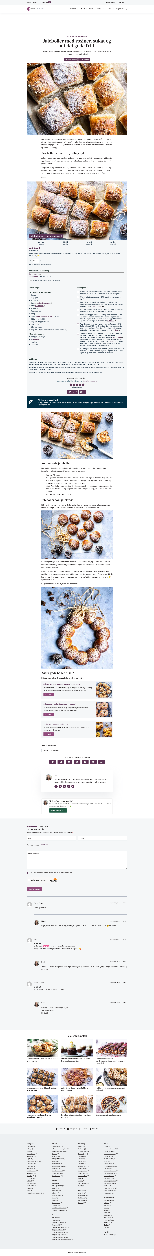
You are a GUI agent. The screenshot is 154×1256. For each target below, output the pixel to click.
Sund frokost (57, 1176)
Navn (30, 838)
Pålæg (55, 1193)
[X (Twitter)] (61, 762)
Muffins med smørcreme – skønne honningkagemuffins (75, 1059)
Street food (31, 1186)
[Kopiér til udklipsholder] (101, 762)
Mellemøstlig (109, 1220)
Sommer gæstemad (111, 1181)
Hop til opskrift (71, 59)
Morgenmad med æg (59, 1166)
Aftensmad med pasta (60, 1151)
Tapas (81, 1186)
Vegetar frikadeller (59, 1222)
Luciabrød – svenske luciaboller (55, 724)
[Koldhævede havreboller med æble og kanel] (111, 1077)
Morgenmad (57, 1163)
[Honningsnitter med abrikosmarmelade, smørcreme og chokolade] (111, 1048)
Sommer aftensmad (111, 1171)
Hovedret (56, 1190)
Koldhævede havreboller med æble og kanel (111, 1089)
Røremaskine (34, 274)
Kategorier (30, 1144)
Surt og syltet (57, 1203)
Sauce (55, 1200)
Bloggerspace (79, 1252)
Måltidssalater (32, 1171)
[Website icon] (60, 786)
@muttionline (96, 402)
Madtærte (31, 1168)
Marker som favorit (58, 810)
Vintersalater (109, 1193)
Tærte (30, 1190)
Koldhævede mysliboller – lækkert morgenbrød (76, 1116)
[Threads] (85, 762)
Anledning (109, 9)
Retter (91, 9)
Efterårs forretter (110, 1151)
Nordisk (107, 1225)
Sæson (99, 9)
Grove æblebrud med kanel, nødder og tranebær (42, 1089)
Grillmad (82, 1156)
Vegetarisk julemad (59, 1234)
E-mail (82, 838)
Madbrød (31, 1166)
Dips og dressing (58, 1186)
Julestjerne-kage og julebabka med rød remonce (76, 1089)
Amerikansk (109, 1200)
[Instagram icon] (64, 786)
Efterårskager (109, 1156)
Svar (124, 903)
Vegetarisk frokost (59, 1230)
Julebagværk (83, 1166)
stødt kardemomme (42, 303)
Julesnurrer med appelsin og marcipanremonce (61, 684)
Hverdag (82, 1163)
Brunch (55, 1154)
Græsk (107, 1210)
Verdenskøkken (109, 1198)
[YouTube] (126, 2)
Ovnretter (31, 1176)
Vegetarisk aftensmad (60, 1227)
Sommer (108, 1168)
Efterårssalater (110, 1158)
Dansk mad (108, 1205)
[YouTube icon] (72, 786)
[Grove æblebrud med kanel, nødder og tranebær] (42, 1077)
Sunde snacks (57, 1173)
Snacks (56, 1168)
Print (83, 392)
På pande (31, 1178)
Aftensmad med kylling (60, 1149)
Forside (29, 2)
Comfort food (32, 1154)
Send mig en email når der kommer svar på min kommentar (50, 873)
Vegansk (56, 1220)
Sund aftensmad (58, 1171)
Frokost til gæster (84, 1151)
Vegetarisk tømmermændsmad (63, 1239)
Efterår (107, 1146)
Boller (85, 36)
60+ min (82, 1203)
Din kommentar (34, 853)
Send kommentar (34, 889)
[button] (30, 248)
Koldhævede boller (34, 1161)
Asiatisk (107, 1203)
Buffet (81, 1146)
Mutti (35, 2)
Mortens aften (83, 1176)
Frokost (56, 1156)
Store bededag (83, 1183)
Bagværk (80, 36)
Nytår (81, 1178)
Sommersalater (110, 1183)
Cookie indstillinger (110, 1235)
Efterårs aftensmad (111, 1149)
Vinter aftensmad (110, 1188)
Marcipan (55, 750)
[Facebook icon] (56, 786)
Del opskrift (85, 59)
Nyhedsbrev (45, 2)
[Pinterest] (123, 2)
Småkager (31, 1183)
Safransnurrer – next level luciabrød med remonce (42, 1059)
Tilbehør (56, 1205)
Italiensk (108, 1215)
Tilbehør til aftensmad (60, 1208)
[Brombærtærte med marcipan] (111, 1104)
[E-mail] (93, 762)
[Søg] (126, 9)
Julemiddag (83, 1168)
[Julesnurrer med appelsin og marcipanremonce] (42, 1104)
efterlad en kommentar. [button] (90, 381)
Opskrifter (73, 9)
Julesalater (83, 1173)
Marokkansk (108, 1217)
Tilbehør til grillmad (59, 1210)
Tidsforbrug (82, 1190)
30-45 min (82, 1198)
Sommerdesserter (110, 1173)
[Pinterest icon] (68, 786)
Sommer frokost (110, 1178)
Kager (30, 1158)
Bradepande (33, 276)
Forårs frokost (109, 1163)
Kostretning (56, 1215)
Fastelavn (82, 1149)
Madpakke (56, 1161)
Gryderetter (31, 1156)
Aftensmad (57, 1146)
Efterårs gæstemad (111, 1154)
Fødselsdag (83, 1154)
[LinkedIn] (77, 762)
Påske (81, 1181)
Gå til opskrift (49, 694)
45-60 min (82, 1200)
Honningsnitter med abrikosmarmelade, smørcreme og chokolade (110, 1060)
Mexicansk (108, 1222)
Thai (106, 1227)
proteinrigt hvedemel (44, 316)
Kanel (45, 750)
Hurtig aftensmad (58, 1158)
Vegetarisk (57, 1225)
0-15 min (82, 1193)
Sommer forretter (110, 1176)
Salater (30, 1181)
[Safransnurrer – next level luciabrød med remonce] (42, 1048)
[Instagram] (120, 2)
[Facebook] (116, 2)
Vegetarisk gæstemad (60, 1232)
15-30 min (83, 1195)
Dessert (56, 1183)
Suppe (30, 1188)
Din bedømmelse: (33, 845)
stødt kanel (39, 306)
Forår (107, 1161)
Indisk (107, 1212)
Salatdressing (57, 1195)
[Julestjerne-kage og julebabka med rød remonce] (77, 1077)
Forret (55, 1188)
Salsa (55, 1198)
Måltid (82, 9)
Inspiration (120, 9)
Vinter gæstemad (110, 1190)
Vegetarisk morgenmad (60, 1237)
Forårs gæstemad (110, 1166)
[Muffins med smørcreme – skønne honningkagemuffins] (77, 1048)
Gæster (82, 1161)
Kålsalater (31, 1163)
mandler (36, 339)
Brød (29, 1151)
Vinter (107, 1186)
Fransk (107, 1208)
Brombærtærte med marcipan (108, 1115)
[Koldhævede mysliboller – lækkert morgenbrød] (77, 1104)
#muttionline (107, 402)
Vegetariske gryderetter (35, 1193)
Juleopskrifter (83, 1171)
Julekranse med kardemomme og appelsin (59, 704)
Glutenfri (56, 1217)
